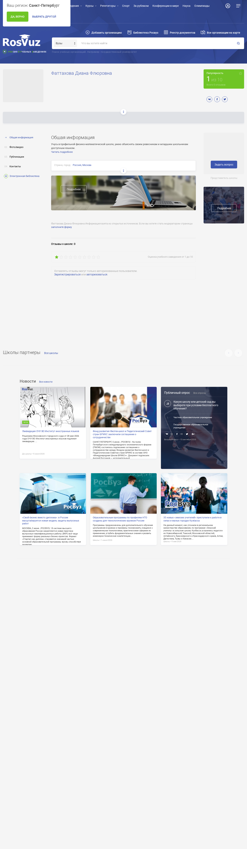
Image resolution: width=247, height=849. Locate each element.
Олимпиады (202, 5)
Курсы (89, 5)
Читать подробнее (62, 151)
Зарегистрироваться (67, 274)
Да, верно (18, 16)
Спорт (126, 5)
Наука (186, 5)
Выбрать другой (44, 16)
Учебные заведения (66, 5)
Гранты (58, 17)
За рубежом (141, 5)
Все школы (51, 353)
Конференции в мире (165, 5)
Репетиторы (108, 5)
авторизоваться (96, 274)
